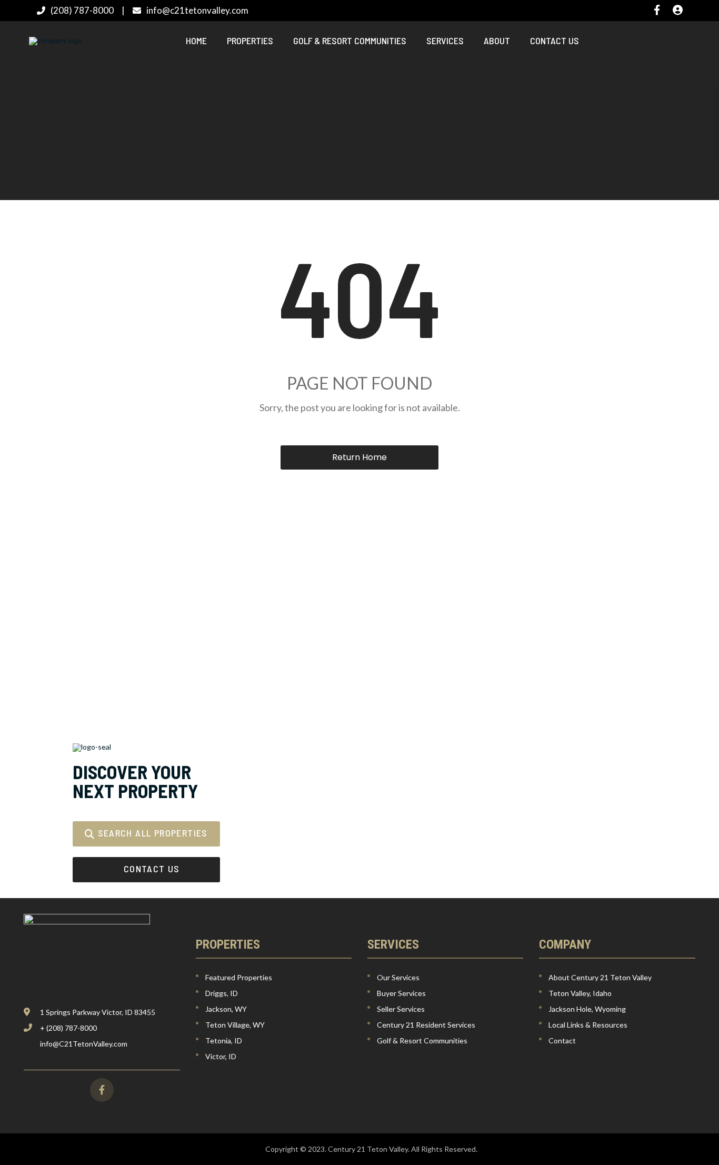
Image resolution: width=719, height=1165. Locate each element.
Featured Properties (238, 977)
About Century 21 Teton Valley (600, 977)
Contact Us (554, 40)
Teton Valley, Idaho (580, 993)
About (497, 40)
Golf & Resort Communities (349, 40)
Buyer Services (401, 993)
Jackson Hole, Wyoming (587, 1008)
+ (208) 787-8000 (68, 1027)
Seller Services (401, 1008)
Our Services (398, 977)
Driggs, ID (221, 993)
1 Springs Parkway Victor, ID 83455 (97, 1012)
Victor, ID (220, 1056)
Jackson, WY (226, 1008)
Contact (562, 1040)
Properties (250, 40)
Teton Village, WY (235, 1024)
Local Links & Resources (587, 1024)
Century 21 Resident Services (426, 1024)
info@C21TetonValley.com (83, 1043)
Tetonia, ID (223, 1040)
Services (445, 40)
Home (196, 40)
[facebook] (102, 1090)
